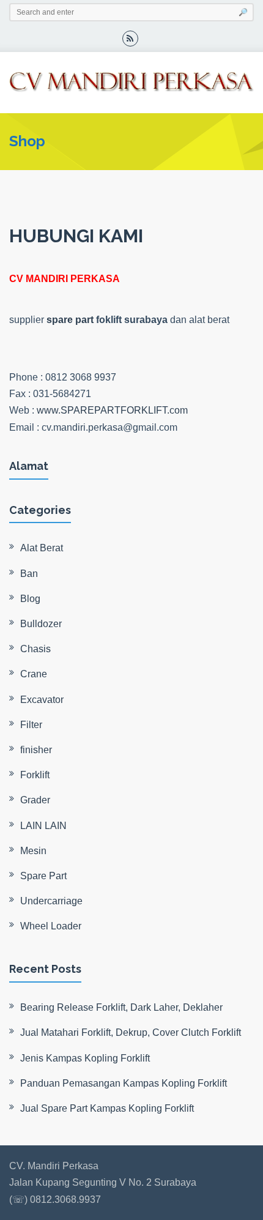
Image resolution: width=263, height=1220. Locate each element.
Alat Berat (41, 548)
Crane (33, 674)
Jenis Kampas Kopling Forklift (85, 1058)
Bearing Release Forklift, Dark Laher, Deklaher (121, 1007)
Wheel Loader (50, 926)
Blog (30, 598)
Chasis (35, 649)
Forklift (35, 775)
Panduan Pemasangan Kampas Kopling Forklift (123, 1083)
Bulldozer (41, 624)
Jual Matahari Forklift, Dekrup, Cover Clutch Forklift (130, 1032)
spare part (70, 319)
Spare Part (43, 876)
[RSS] (130, 38)
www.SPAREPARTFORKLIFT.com (112, 410)
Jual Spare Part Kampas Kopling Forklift (107, 1108)
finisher (36, 750)
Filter (31, 725)
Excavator (42, 699)
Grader (35, 800)
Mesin (33, 851)
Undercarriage (51, 901)
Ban (29, 573)
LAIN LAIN (43, 825)
